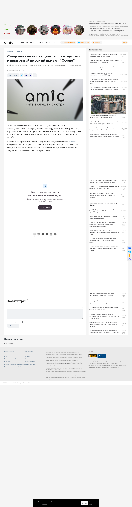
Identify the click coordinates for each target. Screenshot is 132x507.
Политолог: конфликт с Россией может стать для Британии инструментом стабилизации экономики (102, 224)
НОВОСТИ (10, 52)
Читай (32, 42)
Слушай (40, 42)
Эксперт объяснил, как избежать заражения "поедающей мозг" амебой (104, 129)
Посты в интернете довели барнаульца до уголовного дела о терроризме (103, 55)
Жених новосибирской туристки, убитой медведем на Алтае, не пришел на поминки (104, 331)
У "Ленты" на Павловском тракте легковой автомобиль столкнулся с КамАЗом (103, 122)
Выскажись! (13, 75)
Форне (72, 142)
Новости (24, 42)
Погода (6, 356)
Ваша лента (97, 42)
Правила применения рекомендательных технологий (19, 364)
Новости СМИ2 (8, 343)
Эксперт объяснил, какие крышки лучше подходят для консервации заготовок (103, 181)
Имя (9, 305)
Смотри (48, 42)
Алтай (19, 52)
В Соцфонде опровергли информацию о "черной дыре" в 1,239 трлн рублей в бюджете (102, 240)
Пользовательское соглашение (13, 354)
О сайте (27, 356)
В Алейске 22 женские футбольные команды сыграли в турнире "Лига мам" (104, 187)
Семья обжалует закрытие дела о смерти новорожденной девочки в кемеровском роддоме (103, 324)
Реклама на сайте (30, 354)
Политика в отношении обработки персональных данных (20, 367)
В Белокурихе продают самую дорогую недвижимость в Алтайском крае (102, 116)
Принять (84, 503)
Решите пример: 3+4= (14, 322)
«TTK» (28, 383)
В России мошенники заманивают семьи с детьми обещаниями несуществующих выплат (103, 81)
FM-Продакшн (29, 351)
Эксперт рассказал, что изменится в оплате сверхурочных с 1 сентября (104, 61)
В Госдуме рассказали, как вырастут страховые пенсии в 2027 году (101, 74)
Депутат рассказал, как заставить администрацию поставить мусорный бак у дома (104, 232)
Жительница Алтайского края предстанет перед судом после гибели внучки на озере (104, 135)
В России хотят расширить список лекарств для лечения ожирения (104, 308)
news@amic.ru (64, 363)
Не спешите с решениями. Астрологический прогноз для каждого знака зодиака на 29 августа (104, 203)
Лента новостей (95, 50)
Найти (125, 42)
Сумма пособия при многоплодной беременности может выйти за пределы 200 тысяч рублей (104, 316)
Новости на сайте (9, 351)
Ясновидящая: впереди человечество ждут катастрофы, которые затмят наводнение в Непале (103, 248)
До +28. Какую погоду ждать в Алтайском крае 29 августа (103, 211)
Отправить (13, 326)
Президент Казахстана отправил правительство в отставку (100, 302)
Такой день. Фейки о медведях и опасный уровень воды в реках (103, 217)
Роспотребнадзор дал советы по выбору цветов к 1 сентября (102, 68)
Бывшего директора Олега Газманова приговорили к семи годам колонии (102, 294)
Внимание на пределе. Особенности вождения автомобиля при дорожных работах (102, 195)
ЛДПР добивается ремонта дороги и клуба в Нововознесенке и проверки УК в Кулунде (104, 88)
